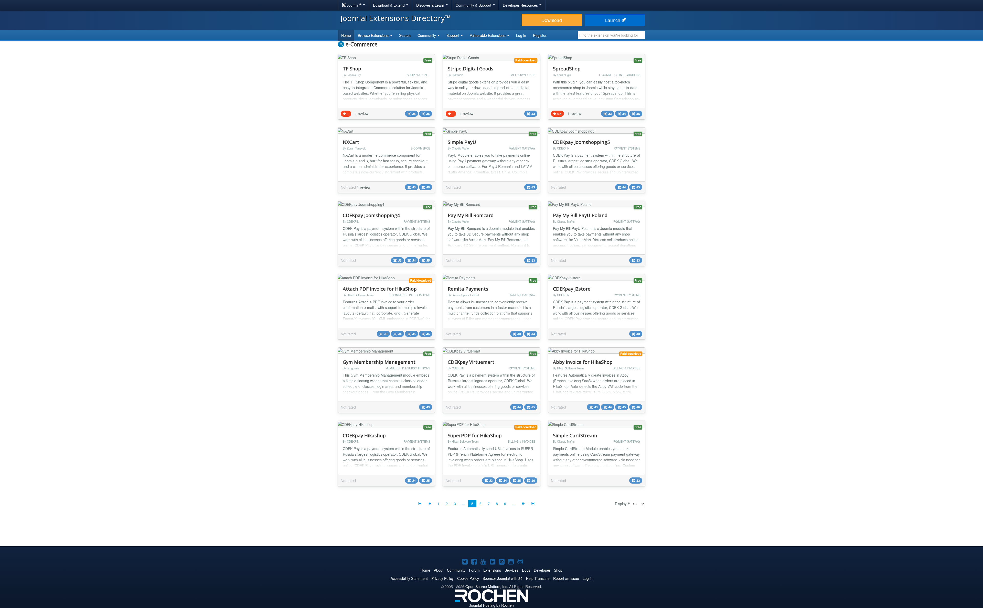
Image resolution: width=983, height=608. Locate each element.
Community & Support (474, 5)
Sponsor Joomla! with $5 (502, 578)
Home (346, 35)
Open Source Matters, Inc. (486, 586)
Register (540, 35)
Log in (521, 35)
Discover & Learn (430, 5)
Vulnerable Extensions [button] (488, 35)
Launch (613, 20)
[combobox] (611, 35)
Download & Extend (389, 5)
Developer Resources (521, 5)
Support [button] (453, 35)
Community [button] (427, 35)
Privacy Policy (442, 578)
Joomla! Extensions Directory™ (395, 18)
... (463, 503)
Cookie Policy (468, 578)
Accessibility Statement (409, 578)
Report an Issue (566, 578)
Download (551, 20)
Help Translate (538, 578)
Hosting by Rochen (491, 605)
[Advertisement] (491, 530)
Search (405, 35)
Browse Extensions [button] (374, 35)
